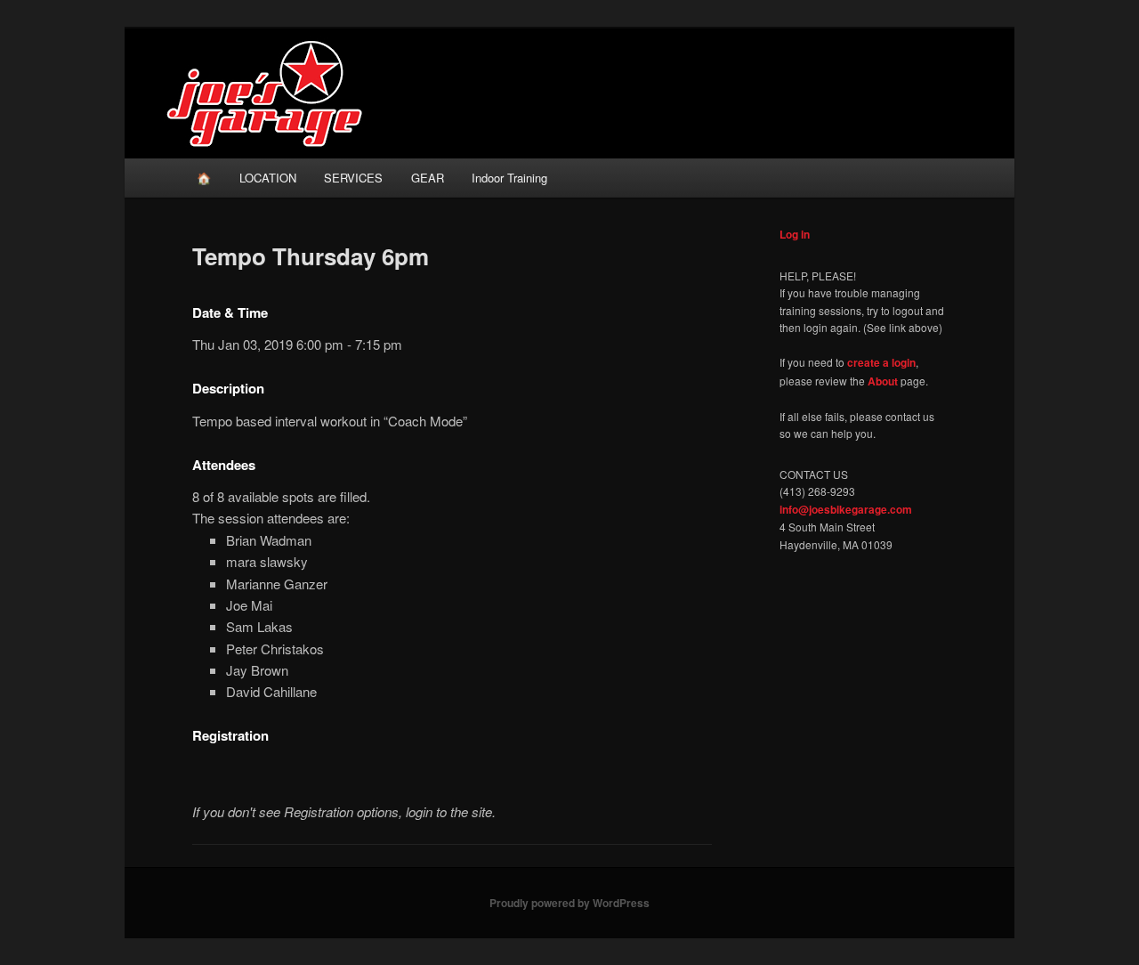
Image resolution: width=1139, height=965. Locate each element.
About (883, 381)
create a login (881, 362)
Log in (795, 234)
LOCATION (267, 177)
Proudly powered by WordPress (569, 903)
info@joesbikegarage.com (846, 509)
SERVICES (353, 177)
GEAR (427, 177)
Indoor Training (509, 177)
